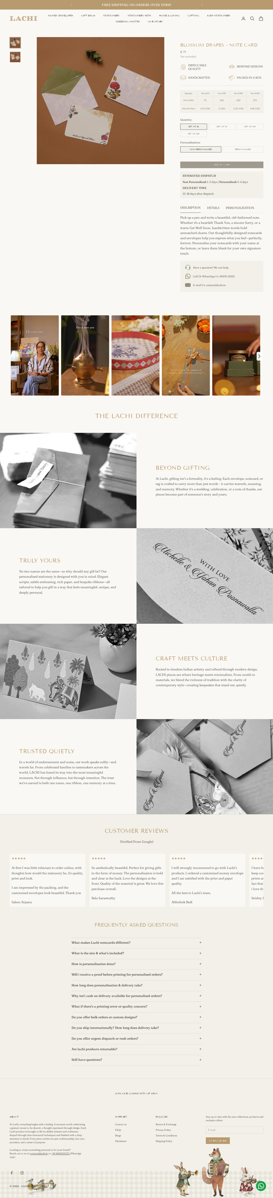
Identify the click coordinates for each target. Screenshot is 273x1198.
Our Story (155, 21)
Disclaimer (121, 1141)
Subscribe (218, 1140)
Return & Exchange (166, 1124)
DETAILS (213, 208)
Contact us (121, 1124)
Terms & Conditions (166, 1135)
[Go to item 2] (15, 57)
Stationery (111, 15)
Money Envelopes (60, 15)
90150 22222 (227, 276)
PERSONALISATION (240, 208)
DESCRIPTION (190, 207)
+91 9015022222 (60, 1153)
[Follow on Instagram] (22, 1173)
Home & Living (169, 15)
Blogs (118, 1135)
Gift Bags (88, 15)
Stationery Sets (139, 15)
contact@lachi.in (216, 285)
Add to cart (221, 165)
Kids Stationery (219, 15)
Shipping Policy (164, 1141)
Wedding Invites (128, 21)
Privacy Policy (163, 1129)
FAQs (118, 1129)
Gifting (193, 15)
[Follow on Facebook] (12, 1173)
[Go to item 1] (15, 42)
